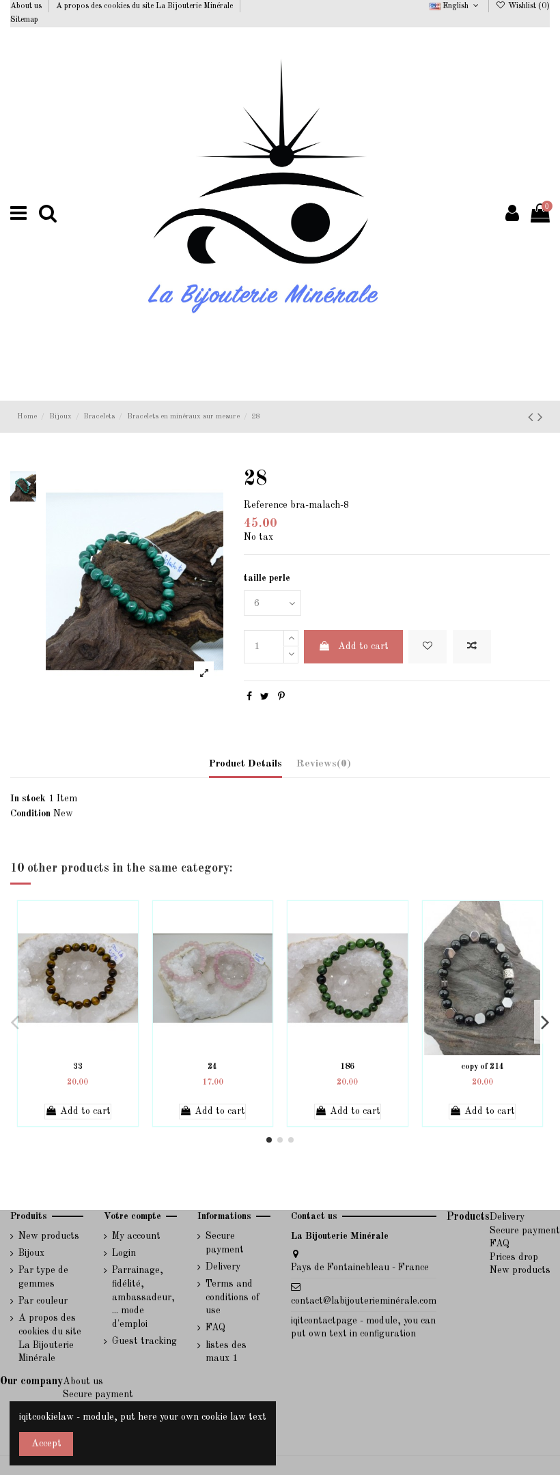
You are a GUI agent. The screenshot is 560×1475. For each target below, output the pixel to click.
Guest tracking (144, 1341)
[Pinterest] (281, 697)
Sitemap (24, 20)
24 (212, 1067)
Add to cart (363, 646)
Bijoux (31, 1253)
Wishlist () (528, 6)
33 (78, 1067)
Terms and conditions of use (233, 1297)
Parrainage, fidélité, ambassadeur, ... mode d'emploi (143, 1296)
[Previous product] (532, 418)
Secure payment (225, 1243)
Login (124, 1253)
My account (136, 1236)
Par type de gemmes (43, 1277)
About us (27, 6)
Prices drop (514, 1257)
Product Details (245, 764)
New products (48, 1236)
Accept (46, 1443)
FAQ (215, 1327)
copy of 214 (482, 1067)
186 (347, 1067)
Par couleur (43, 1301)
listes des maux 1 (226, 1352)
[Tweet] (264, 697)
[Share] (249, 697)
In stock (28, 798)
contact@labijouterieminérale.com (363, 1301)
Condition (30, 813)
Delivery (223, 1267)
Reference (266, 505)
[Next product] (540, 418)
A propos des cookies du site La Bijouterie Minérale (145, 6)
